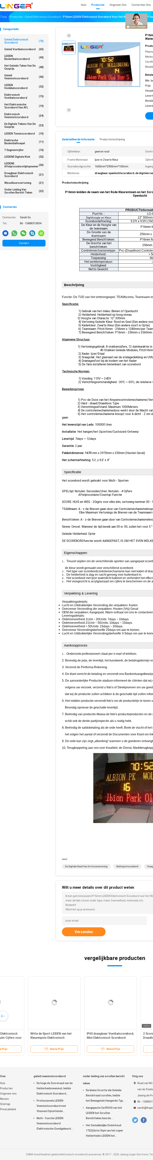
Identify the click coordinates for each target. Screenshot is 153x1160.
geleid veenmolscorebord (24, 77)
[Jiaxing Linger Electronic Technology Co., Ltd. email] (5, 233)
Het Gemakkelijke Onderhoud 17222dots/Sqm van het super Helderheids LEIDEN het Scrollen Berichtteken (104, 1131)
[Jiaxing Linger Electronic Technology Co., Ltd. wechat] (23, 233)
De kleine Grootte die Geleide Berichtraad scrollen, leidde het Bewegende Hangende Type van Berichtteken (105, 1096)
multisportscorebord (127, 866)
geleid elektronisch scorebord (24, 41)
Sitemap (5, 1104)
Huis (2, 1083)
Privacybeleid (8, 1109)
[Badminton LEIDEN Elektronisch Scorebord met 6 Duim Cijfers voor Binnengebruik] (29, 1002)
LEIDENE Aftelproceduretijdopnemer (24, 165)
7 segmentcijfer (24, 150)
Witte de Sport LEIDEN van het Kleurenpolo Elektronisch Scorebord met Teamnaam (82, 1038)
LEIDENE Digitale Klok (24, 156)
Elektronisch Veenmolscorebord (24, 116)
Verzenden (84, 932)
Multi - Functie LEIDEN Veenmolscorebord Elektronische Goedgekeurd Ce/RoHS (54, 1124)
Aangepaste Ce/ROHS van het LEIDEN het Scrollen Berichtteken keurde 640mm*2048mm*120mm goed (105, 1113)
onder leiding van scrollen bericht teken (24, 191)
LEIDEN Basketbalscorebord (24, 57)
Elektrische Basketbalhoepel (24, 142)
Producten (6, 1088)
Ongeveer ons (8, 1093)
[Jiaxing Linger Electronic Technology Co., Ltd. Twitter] (135, 1120)
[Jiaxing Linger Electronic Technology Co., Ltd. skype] (32, 233)
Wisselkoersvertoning (24, 182)
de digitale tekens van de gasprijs (24, 125)
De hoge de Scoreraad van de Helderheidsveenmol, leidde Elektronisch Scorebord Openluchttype (55, 1089)
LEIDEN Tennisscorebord (24, 133)
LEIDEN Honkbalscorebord (24, 87)
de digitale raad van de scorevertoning (86, 866)
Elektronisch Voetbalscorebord (24, 96)
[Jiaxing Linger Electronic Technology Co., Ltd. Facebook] (143, 1120)
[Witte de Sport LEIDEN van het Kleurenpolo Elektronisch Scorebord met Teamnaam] (85, 1002)
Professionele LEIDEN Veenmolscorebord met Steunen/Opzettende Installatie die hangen (51, 1106)
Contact (24, 243)
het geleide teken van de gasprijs (24, 67)
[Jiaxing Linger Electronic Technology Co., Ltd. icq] (41, 233)
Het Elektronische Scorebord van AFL (24, 106)
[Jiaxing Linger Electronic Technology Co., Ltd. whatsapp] (14, 233)
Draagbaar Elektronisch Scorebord (24, 175)
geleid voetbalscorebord (24, 49)
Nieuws (4, 1098)
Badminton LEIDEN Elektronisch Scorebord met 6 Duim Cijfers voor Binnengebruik (29, 1038)
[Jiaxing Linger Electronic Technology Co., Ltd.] (16, 5)
